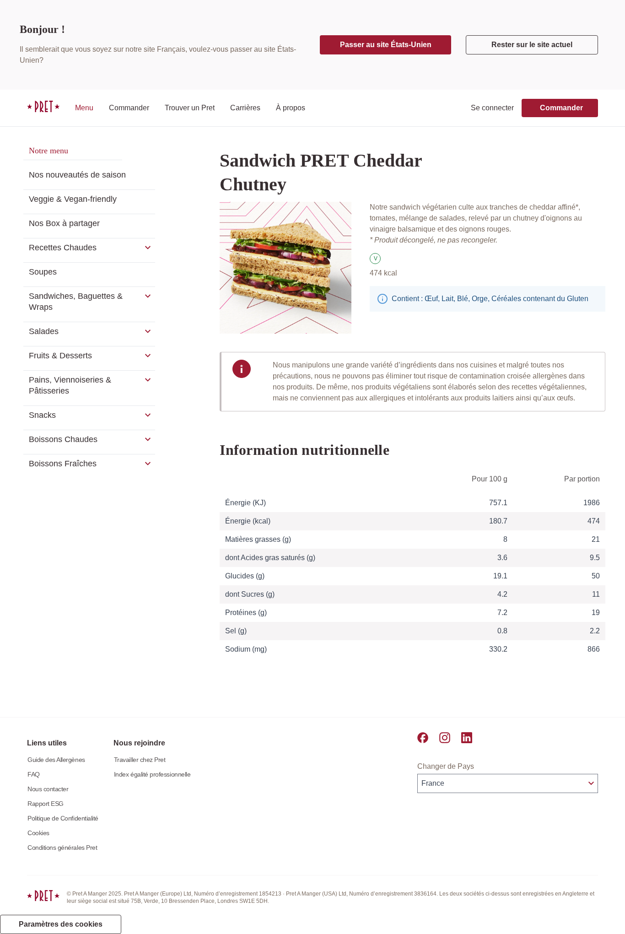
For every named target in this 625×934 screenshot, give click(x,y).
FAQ (33, 774)
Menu (84, 108)
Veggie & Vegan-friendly (73, 199)
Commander (129, 108)
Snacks (42, 415)
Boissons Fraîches (63, 463)
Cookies (38, 833)
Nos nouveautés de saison (77, 174)
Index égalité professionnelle (152, 774)
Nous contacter (47, 789)
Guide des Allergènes (56, 759)
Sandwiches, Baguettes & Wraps (76, 302)
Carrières (245, 108)
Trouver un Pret (190, 108)
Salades (44, 331)
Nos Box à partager (64, 223)
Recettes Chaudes (63, 247)
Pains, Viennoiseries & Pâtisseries (70, 385)
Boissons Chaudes (63, 439)
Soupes (43, 271)
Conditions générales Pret (62, 847)
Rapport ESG (45, 803)
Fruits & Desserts (60, 355)
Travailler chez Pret (140, 759)
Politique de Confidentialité (62, 818)
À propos (290, 108)
